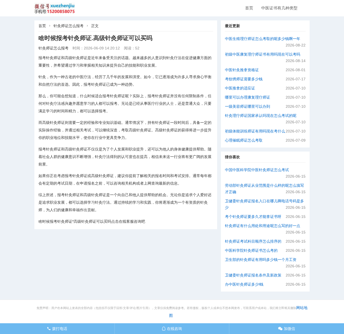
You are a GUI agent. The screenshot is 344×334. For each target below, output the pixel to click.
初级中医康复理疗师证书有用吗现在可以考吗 (262, 54)
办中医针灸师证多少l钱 (244, 284)
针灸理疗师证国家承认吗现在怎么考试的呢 (260, 115)
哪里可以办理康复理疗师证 (247, 97)
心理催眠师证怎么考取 (244, 140)
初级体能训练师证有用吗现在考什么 (255, 131)
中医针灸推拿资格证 (242, 70)
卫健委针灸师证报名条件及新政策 (253, 275)
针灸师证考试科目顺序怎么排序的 (253, 241)
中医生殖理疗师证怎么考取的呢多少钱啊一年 (262, 39)
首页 (249, 8)
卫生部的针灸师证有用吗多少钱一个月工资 (260, 259)
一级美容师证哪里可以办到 (247, 106)
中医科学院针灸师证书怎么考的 (251, 250)
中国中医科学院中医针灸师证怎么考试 (257, 170)
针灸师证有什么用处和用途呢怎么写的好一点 (262, 226)
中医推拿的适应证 (240, 88)
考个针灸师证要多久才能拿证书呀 (253, 216)
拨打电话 (57, 328)
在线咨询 (172, 328)
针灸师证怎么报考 (68, 26)
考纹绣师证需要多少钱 (244, 79)
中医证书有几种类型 (279, 8)
